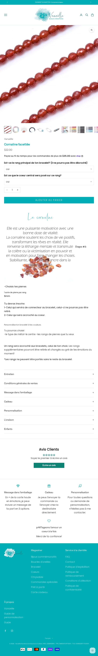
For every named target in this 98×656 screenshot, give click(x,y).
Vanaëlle (8, 139)
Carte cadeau (39, 592)
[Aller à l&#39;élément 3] (24, 129)
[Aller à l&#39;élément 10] (81, 129)
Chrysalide (37, 577)
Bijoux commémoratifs (43, 556)
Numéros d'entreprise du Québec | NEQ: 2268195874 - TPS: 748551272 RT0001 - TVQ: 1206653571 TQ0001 (55, 644)
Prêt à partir (38, 587)
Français (48, 638)
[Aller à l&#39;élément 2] (15, 129)
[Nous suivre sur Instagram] (12, 630)
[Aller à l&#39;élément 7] (56, 129)
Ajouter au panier (49, 200)
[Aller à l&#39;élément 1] (7, 129)
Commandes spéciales (44, 582)
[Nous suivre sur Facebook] (5, 630)
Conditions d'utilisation (78, 580)
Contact (70, 561)
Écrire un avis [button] (49, 465)
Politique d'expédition (77, 566)
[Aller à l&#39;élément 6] (48, 129)
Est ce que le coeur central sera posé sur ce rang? (32, 175)
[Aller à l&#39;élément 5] (40, 129)
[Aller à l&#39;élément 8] (64, 129)
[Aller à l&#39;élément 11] (89, 129)
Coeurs (35, 571)
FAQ (67, 556)
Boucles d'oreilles (40, 561)
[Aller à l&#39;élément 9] (73, 129)
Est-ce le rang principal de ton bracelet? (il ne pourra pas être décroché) (46, 162)
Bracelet (36, 566)
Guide (7, 622)
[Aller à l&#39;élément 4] (32, 129)
